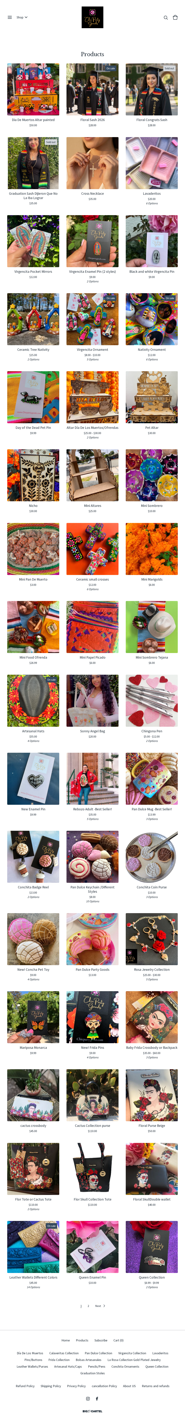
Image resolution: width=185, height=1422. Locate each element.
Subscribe (100, 1340)
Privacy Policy (76, 1386)
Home (65, 1340)
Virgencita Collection (132, 1353)
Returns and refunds (155, 1386)
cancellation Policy (104, 1386)
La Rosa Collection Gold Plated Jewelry (134, 1360)
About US (129, 1386)
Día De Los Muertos (30, 1353)
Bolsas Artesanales (88, 1360)
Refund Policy (25, 1386)
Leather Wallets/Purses (32, 1366)
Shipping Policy (51, 1386)
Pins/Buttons (33, 1360)
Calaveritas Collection (64, 1353)
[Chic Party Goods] (92, 17)
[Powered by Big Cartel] (92, 1411)
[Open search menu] (166, 17)
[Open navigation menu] (10, 17)
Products (82, 1340)
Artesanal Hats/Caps (68, 1366)
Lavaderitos (160, 1353)
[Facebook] (97, 1398)
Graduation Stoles (92, 1373)
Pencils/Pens (96, 1366)
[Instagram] (88, 1398)
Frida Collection (59, 1360)
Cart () (118, 1340)
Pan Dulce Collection (98, 1353)
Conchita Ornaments (125, 1366)
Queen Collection (156, 1366)
